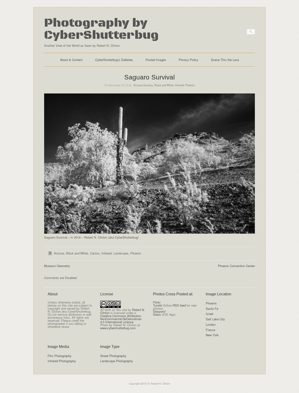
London (211, 324)
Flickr (156, 302)
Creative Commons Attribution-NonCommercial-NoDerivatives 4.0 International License (121, 319)
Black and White (164, 85)
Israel (209, 313)
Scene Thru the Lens (225, 59)
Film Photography (59, 356)
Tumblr (157, 305)
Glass (157, 314)
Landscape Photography (116, 361)
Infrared (179, 85)
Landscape (121, 253)
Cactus (95, 253)
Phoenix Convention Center (236, 265)
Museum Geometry (57, 265)
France (210, 330)
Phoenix (190, 85)
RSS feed (179, 305)
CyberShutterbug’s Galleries (114, 59)
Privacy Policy (188, 59)
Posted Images (156, 59)
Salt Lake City (215, 319)
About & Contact (71, 59)
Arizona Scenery (143, 85)
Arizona (59, 253)
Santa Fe (212, 308)
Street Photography (113, 356)
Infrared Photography (62, 361)
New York (212, 335)
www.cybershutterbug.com (118, 328)
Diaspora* (159, 311)
